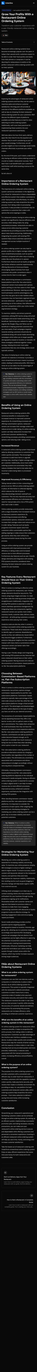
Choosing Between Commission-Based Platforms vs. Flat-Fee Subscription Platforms (18, 678)
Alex (6, 35)
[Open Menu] (33, 3)
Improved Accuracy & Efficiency (16, 479)
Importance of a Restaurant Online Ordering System (17, 182)
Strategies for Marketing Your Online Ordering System (18, 853)
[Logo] (8, 3)
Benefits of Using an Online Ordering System (16, 407)
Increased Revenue (10, 445)
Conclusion (8, 1107)
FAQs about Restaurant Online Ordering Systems (18, 965)
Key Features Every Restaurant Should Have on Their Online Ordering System (18, 579)
